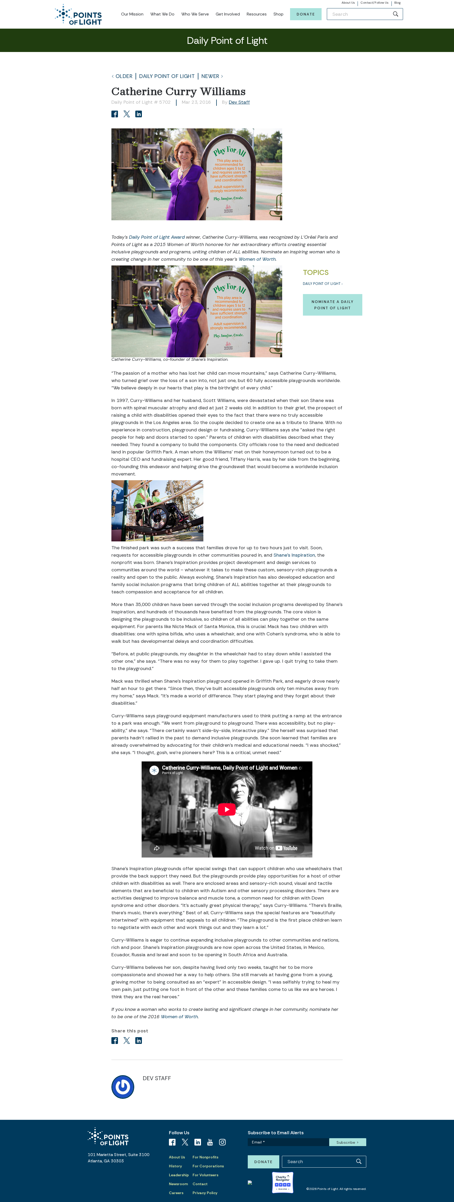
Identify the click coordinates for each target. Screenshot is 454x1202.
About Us (348, 3)
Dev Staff (239, 102)
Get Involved (228, 14)
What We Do (162, 14)
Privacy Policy (205, 1192)
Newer (210, 76)
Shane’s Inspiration (294, 555)
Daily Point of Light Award (157, 237)
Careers (176, 1192)
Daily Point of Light (167, 76)
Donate (306, 14)
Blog (397, 3)
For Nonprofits (205, 1157)
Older (124, 76)
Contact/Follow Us (374, 3)
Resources (257, 14)
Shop (278, 14)
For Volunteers (205, 1175)
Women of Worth (257, 259)
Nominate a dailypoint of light (333, 304)
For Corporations (208, 1166)
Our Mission (132, 14)
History (175, 1166)
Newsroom (178, 1184)
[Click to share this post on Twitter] (127, 114)
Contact (200, 1184)
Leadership (179, 1175)
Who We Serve (195, 14)
